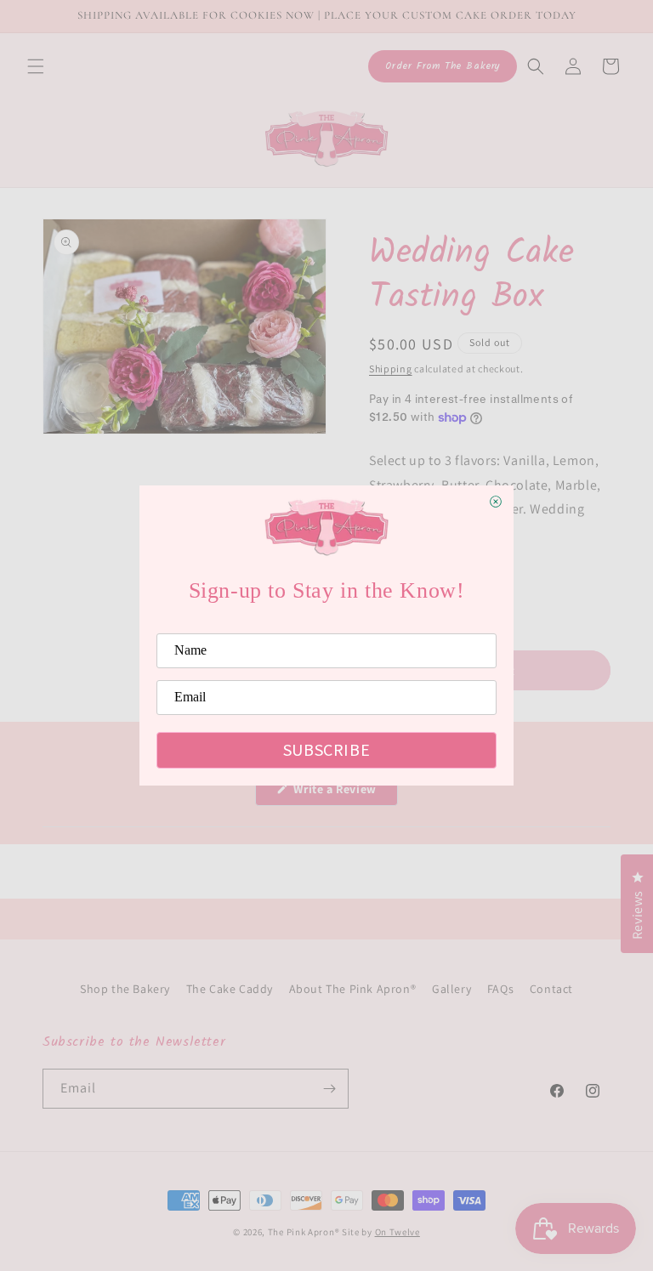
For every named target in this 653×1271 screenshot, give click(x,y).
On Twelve (397, 1232)
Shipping (390, 368)
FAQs (500, 988)
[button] (35, 66)
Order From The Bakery (442, 66)
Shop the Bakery (125, 988)
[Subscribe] (329, 1089)
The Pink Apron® (304, 1232)
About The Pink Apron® (353, 988)
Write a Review (344, 793)
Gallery (451, 988)
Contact (551, 988)
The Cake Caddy (229, 988)
